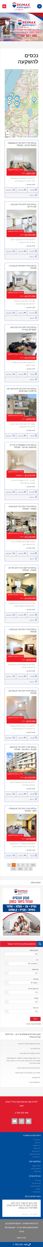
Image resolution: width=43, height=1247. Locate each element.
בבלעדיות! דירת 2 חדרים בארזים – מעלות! (21, 692)
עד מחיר (35, 1008)
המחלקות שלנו (35, 1161)
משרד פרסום (21, 1237)
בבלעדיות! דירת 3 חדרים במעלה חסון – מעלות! (22, 809)
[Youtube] (14, 1121)
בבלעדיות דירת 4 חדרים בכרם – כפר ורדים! (23, 205)
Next (20, 869)
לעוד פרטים (31, 184)
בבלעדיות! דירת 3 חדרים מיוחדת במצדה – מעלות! (22, 507)
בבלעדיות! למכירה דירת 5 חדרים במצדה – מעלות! (22, 569)
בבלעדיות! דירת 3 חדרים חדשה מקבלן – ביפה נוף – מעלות (23, 748)
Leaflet (25, 137)
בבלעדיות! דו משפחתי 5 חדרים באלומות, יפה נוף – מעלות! (23, 446)
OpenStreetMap (33, 137)
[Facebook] (28, 1121)
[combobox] (21, 963)
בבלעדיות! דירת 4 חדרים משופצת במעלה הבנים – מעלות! (22, 144)
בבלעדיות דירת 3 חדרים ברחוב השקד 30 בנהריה (23, 328)
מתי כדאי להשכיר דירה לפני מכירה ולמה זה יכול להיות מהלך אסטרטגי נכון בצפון (22, 1205)
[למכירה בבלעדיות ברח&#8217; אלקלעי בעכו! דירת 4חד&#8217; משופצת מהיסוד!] (9, 103)
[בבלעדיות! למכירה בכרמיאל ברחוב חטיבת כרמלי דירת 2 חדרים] (17, 104)
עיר (37, 960)
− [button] (7, 134)
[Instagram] (21, 1121)
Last (13, 869)
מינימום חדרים (33, 989)
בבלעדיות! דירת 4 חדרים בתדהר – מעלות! (22, 630)
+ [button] (7, 131)
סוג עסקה (35, 969)
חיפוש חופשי (34, 950)
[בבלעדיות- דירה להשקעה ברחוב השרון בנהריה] (9, 99)
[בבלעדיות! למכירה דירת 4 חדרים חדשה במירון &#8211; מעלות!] (16, 99)
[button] (4, 6)
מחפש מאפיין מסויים (32, 1024)
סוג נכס (35, 979)
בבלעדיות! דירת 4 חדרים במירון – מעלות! (22, 267)
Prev (33, 865)
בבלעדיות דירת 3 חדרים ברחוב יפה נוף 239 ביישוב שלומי (21, 389)
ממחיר (36, 998)
